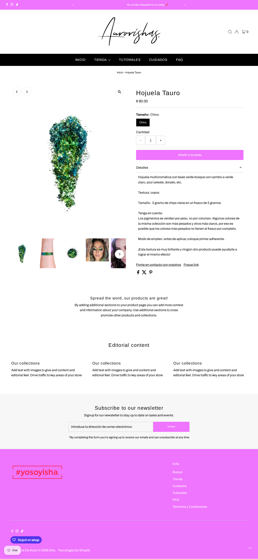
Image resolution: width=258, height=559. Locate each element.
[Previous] (73, 4)
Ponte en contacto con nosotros (158, 264)
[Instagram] (11, 5)
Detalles (142, 167)
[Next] (184, 4)
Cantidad (142, 132)
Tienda (100, 59)
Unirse (171, 426)
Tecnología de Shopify (74, 550)
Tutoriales (129, 59)
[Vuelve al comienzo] (250, 548)
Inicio (80, 59)
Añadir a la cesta (190, 155)
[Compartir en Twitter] (144, 273)
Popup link (191, 264)
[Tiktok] (17, 5)
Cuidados (158, 59)
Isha (52, 550)
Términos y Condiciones (190, 506)
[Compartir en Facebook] (138, 273)
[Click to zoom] (119, 91)
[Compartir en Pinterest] (150, 273)
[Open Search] (230, 32)
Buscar (178, 472)
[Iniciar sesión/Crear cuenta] (236, 32)
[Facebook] (7, 5)
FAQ (179, 59)
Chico (143, 122)
